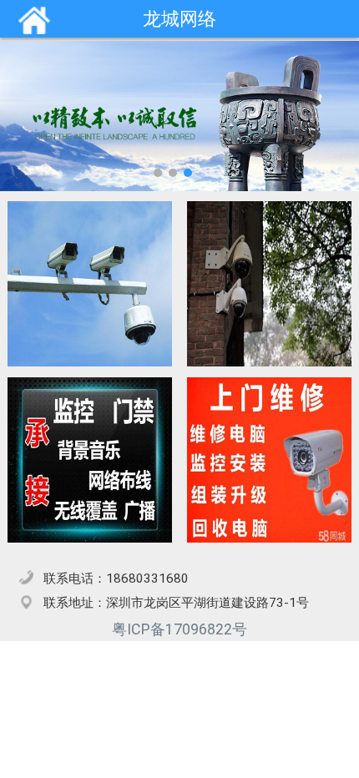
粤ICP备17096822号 (179, 629)
